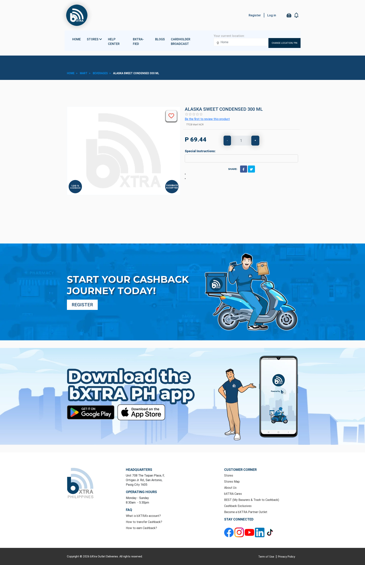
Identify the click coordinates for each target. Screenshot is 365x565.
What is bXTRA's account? (143, 516)
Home (76, 39)
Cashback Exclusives (238, 506)
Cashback (75, 188)
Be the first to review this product (207, 119)
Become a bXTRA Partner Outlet (245, 512)
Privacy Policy (286, 556)
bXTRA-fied (138, 41)
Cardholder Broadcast (180, 41)
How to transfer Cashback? (144, 522)
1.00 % (75, 186)
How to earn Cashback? (141, 528)
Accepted (172, 188)
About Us (230, 487)
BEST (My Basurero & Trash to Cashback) (251, 500)
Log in (271, 15)
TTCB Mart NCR (195, 124)
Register (255, 15)
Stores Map (232, 481)
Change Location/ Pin (284, 42)
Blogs (160, 39)
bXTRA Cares (233, 494)
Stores (228, 475)
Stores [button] (93, 39)
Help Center (114, 41)
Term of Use (266, 556)
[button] (296, 15)
